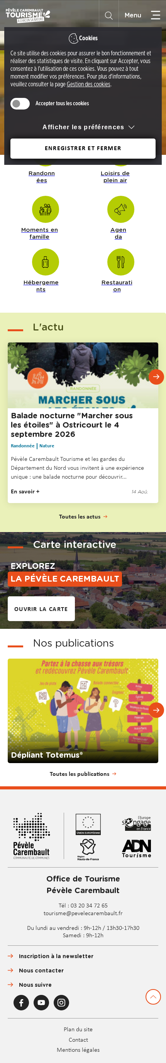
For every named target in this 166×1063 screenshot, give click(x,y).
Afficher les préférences (83, 127)
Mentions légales (78, 1050)
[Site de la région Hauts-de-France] (92, 849)
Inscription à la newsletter (56, 956)
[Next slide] (156, 377)
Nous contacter (41, 971)
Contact (78, 1040)
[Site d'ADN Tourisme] (140, 850)
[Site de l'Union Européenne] (92, 824)
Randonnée (23, 445)
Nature (46, 445)
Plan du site (78, 1030)
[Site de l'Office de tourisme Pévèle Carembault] (36, 837)
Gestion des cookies (88, 84)
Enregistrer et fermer (83, 148)
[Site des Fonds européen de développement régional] (140, 824)
